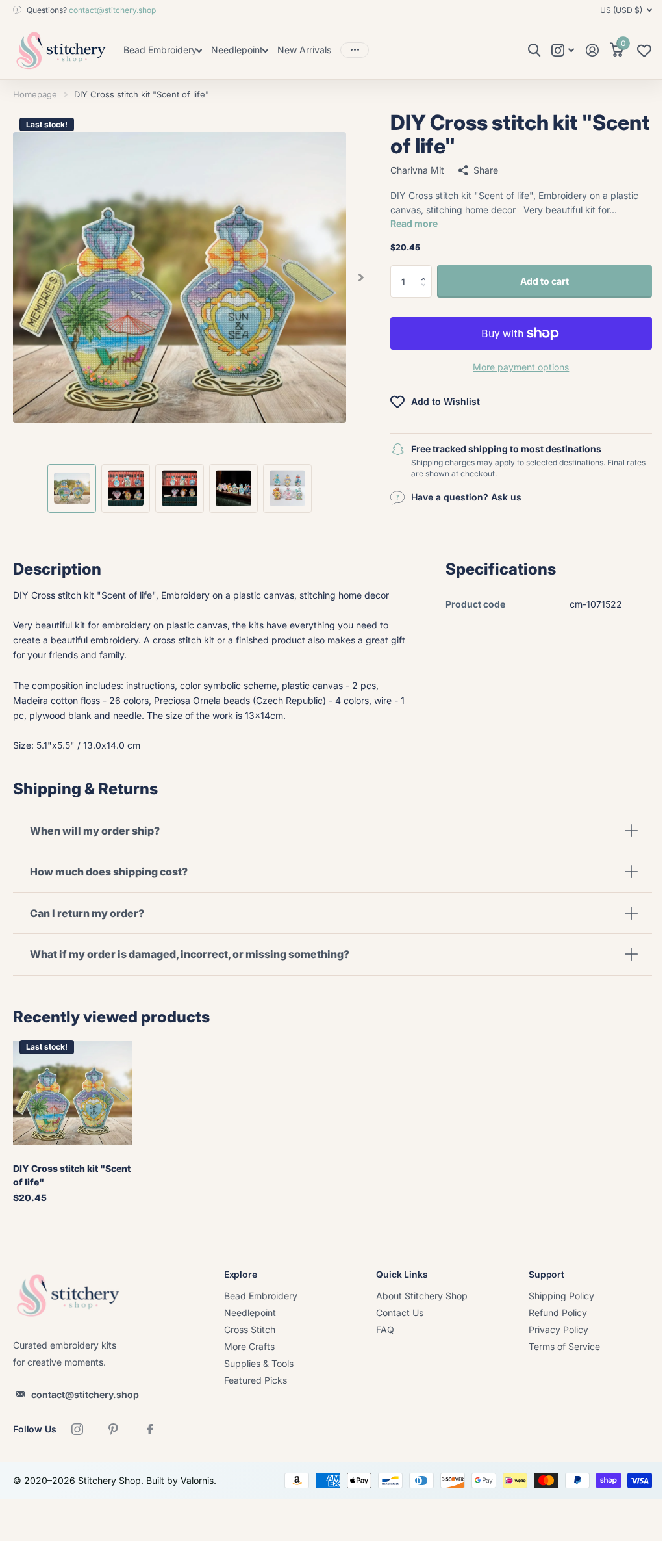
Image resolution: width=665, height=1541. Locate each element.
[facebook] (150, 1427)
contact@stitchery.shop (112, 10)
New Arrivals (304, 49)
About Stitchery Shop (416, 1293)
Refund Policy (549, 1310)
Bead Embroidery (257, 1293)
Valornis (197, 1478)
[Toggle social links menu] (563, 50)
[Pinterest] (113, 1427)
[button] (427, 270)
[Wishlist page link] (644, 54)
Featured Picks (252, 1378)
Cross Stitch (246, 1327)
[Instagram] (77, 1427)
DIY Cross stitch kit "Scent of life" (72, 1173)
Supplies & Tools (255, 1361)
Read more (414, 223)
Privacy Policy (549, 1327)
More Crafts (246, 1344)
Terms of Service (555, 1344)
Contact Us (394, 1310)
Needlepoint (247, 1310)
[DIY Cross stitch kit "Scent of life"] (72, 1092)
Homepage (35, 94)
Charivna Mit (417, 169)
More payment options (521, 366)
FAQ (379, 1327)
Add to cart (544, 281)
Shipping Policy (552, 1293)
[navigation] (71, 488)
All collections (162, 50)
